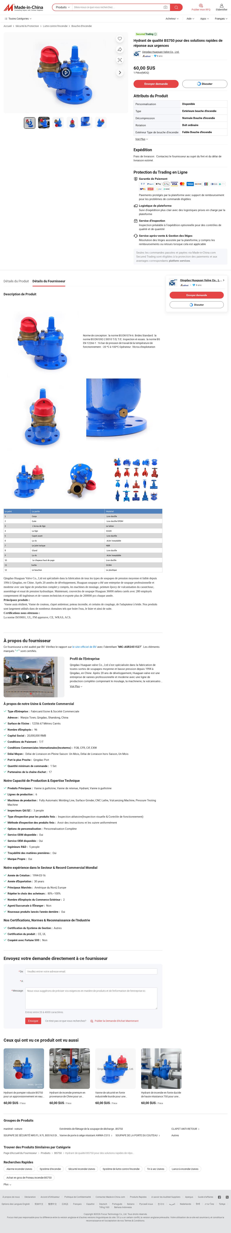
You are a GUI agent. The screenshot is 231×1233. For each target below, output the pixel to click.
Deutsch (103, 1203)
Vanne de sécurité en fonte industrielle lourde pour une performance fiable (110, 1096)
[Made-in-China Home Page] (23, 7)
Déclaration (30, 1196)
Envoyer (33, 1021)
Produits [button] (61, 7)
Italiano (130, 1203)
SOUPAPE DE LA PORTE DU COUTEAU (137, 1135)
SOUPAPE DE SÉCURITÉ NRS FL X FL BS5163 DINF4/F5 (32, 1135)
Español (90, 1203)
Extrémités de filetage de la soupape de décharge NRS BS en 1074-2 (88, 1128)
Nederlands (185, 1203)
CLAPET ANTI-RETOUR (184, 1128)
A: (22, 981)
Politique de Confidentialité (77, 1196)
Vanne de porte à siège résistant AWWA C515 (85, 1135)
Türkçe (222, 1203)
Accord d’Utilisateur (50, 1196)
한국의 (161, 1203)
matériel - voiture (13, 1128)
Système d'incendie (50, 1169)
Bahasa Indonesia (123, 1207)
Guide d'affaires (205, 1196)
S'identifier (221, 9)
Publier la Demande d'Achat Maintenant (114, 1020)
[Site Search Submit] (176, 7)
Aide (189, 18)
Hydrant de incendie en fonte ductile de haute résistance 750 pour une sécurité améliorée (161, 1096)
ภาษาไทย (209, 1203)
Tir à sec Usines (155, 1169)
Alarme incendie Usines (19, 1169)
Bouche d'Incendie (81, 26)
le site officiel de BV (84, 647)
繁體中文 (52, 1203)
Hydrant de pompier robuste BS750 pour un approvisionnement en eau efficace (23, 1096)
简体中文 (39, 1203)
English (26, 1203)
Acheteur (171, 18)
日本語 (65, 1203)
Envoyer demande (156, 84)
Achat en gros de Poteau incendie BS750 (29, 1177)
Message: (18, 990)
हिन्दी (198, 1203)
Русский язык (146, 1203)
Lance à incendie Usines (185, 1169)
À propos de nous (11, 1196)
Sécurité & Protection (27, 26)
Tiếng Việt (104, 1207)
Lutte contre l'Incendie (55, 26)
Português (117, 1203)
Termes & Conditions (134, 1220)
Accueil (8, 26)
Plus (6, 1184)
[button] (165, 7)
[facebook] (219, 1196)
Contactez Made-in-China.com (110, 1196)
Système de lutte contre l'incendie (121, 1169)
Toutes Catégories (18, 18)
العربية (172, 1203)
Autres (175, 1135)
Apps (203, 18)
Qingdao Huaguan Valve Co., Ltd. (160, 52)
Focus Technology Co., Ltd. (114, 1214)
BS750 (119, 1128)
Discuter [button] (207, 84)
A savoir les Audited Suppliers (165, 1196)
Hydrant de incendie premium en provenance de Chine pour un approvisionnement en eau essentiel (69, 1096)
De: (21, 971)
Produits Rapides (138, 1196)
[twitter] (227, 1196)
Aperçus (189, 1196)
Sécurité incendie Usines (81, 1169)
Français (77, 1203)
